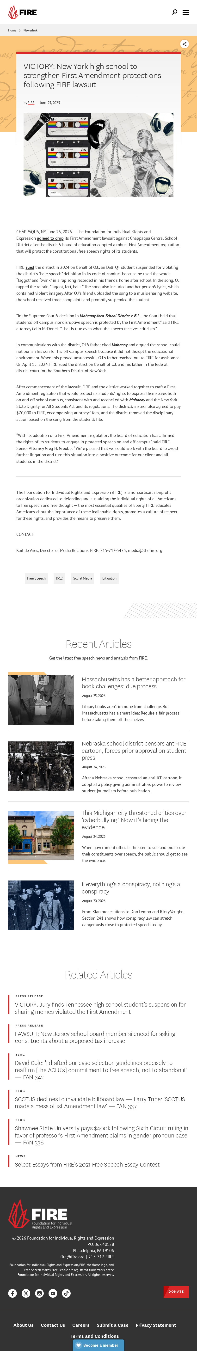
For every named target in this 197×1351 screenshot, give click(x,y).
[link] (23, 12)
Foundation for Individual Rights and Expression (70, 1238)
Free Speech (36, 578)
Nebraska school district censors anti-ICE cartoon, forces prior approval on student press (134, 750)
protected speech (100, 442)
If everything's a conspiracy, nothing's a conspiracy (131, 887)
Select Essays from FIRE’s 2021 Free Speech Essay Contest (87, 1164)
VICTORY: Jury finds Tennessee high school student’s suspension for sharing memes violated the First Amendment (100, 1007)
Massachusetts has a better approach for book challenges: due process (133, 682)
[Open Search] (175, 12)
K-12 (59, 578)
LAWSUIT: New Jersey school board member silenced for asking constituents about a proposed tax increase (95, 1037)
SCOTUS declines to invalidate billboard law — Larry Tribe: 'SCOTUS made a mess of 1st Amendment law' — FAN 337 (100, 1102)
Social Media (82, 578)
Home (12, 30)
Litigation (109, 578)
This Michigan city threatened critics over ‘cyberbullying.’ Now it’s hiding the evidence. (134, 819)
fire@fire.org (72, 1256)
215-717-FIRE (101, 1256)
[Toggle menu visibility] (186, 12)
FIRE (31, 102)
